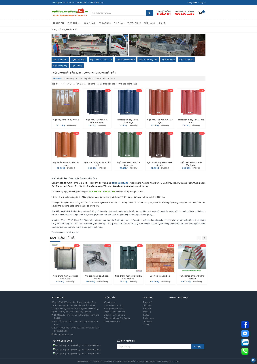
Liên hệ (161, 23)
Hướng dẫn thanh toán (114, 308)
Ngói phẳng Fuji (60, 65)
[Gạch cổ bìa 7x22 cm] (160, 264)
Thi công (104, 23)
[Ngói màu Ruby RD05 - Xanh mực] (128, 108)
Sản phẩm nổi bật (63, 238)
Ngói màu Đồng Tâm (148, 59)
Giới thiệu (74, 23)
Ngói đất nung (168, 59)
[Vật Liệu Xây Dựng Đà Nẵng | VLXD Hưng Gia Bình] (70, 12)
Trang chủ (59, 23)
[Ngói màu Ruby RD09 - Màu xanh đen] (97, 108)
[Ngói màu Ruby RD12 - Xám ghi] (97, 151)
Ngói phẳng (77, 65)
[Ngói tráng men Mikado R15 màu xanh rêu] (128, 264)
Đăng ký (202, 2)
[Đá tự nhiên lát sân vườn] (167, 45)
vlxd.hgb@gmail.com (63, 334)
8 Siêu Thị (164, 13)
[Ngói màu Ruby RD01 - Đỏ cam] (66, 151)
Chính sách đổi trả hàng (114, 315)
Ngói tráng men (186, 59)
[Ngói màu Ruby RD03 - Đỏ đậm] (160, 108)
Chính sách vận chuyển (114, 312)
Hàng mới (91, 84)
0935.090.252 (184, 13)
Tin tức (118, 23)
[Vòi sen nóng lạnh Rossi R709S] (97, 264)
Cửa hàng (149, 23)
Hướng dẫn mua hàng (113, 305)
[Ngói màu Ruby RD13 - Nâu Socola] (160, 151)
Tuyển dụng (134, 23)
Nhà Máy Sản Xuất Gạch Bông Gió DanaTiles (71, 2)
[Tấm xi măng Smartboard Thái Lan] (192, 264)
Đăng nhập (192, 2)
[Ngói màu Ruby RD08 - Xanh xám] (191, 151)
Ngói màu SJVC (60, 59)
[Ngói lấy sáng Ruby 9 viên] (66, 108)
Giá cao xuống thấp (128, 84)
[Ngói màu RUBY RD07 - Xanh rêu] (128, 151)
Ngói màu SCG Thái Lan (101, 59)
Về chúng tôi (109, 302)
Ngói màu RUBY (78, 59)
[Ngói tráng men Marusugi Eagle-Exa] (65, 264)
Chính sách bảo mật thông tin (117, 318)
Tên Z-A (79, 84)
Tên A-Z (67, 84)
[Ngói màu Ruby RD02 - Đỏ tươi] (191, 108)
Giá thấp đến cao (107, 84)
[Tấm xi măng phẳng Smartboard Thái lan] (90, 45)
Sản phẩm (89, 23)
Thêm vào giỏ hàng (66, 125)
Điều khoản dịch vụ (112, 321)
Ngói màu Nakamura (125, 59)
